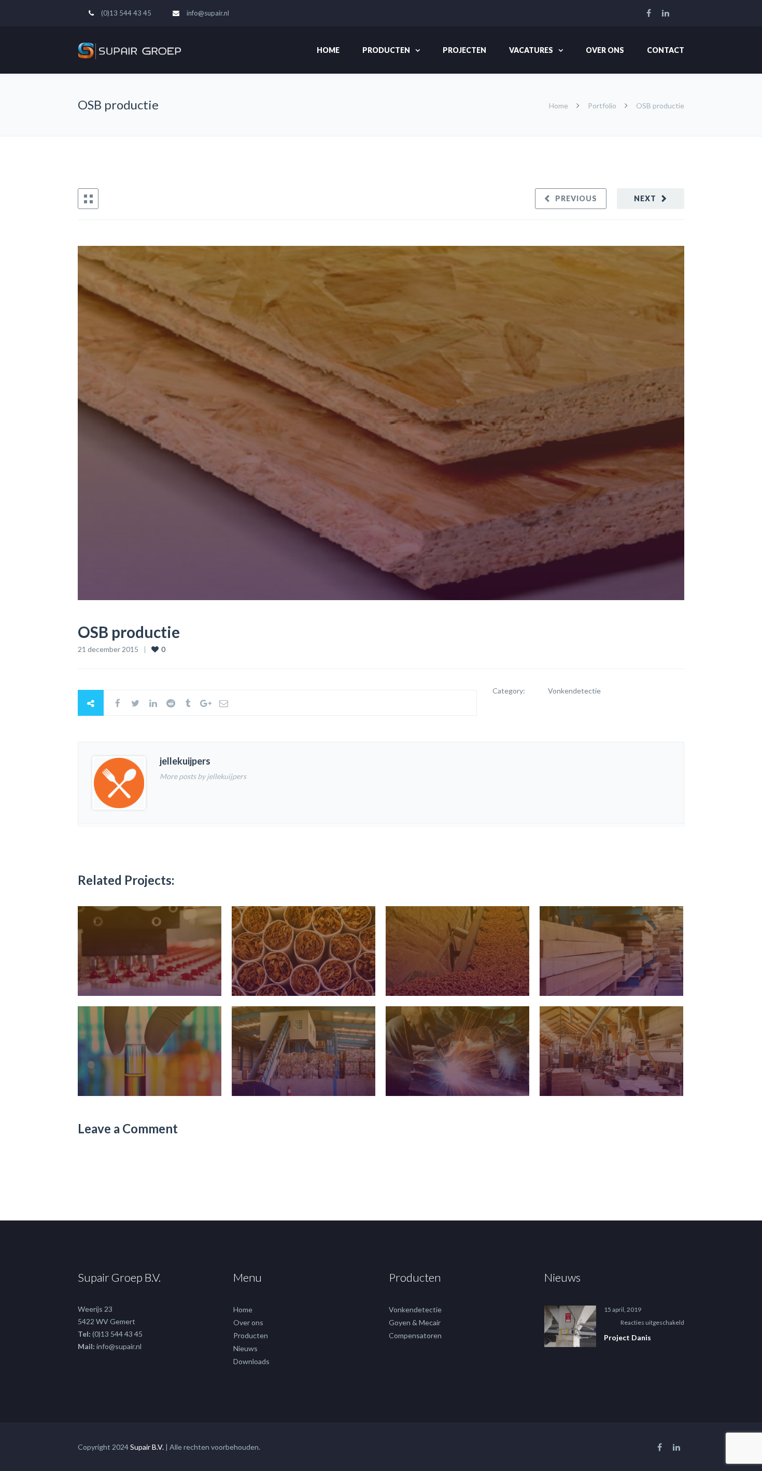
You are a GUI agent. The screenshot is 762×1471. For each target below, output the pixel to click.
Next (645, 198)
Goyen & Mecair (415, 1322)
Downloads (251, 1361)
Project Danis (627, 1337)
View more (149, 951)
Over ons (605, 50)
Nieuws (245, 1348)
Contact (665, 50)
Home (328, 50)
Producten (386, 50)
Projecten (464, 50)
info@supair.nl (208, 13)
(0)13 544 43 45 (126, 13)
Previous (576, 198)
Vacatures (531, 50)
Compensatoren (415, 1335)
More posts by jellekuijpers (203, 776)
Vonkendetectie (415, 1309)
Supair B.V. (147, 1446)
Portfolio (602, 105)
